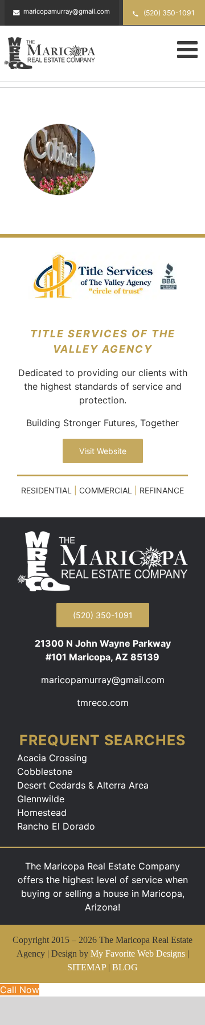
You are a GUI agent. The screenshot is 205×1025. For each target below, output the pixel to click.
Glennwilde (40, 799)
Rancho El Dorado (56, 826)
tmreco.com (103, 702)
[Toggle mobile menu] (189, 49)
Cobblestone (44, 771)
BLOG (125, 967)
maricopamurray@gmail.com (103, 679)
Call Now (19, 989)
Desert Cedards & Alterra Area (83, 785)
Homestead (42, 812)
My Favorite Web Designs (138, 953)
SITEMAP (86, 967)
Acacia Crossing (52, 757)
